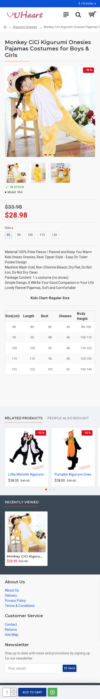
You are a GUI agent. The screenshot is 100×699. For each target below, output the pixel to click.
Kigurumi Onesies (25, 27)
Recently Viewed (22, 502)
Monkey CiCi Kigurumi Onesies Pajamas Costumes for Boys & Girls (26, 556)
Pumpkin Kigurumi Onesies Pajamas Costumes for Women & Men (74, 474)
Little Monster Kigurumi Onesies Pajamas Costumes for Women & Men (27, 474)
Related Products (23, 418)
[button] (10, 111)
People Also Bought (68, 418)
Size (8, 228)
